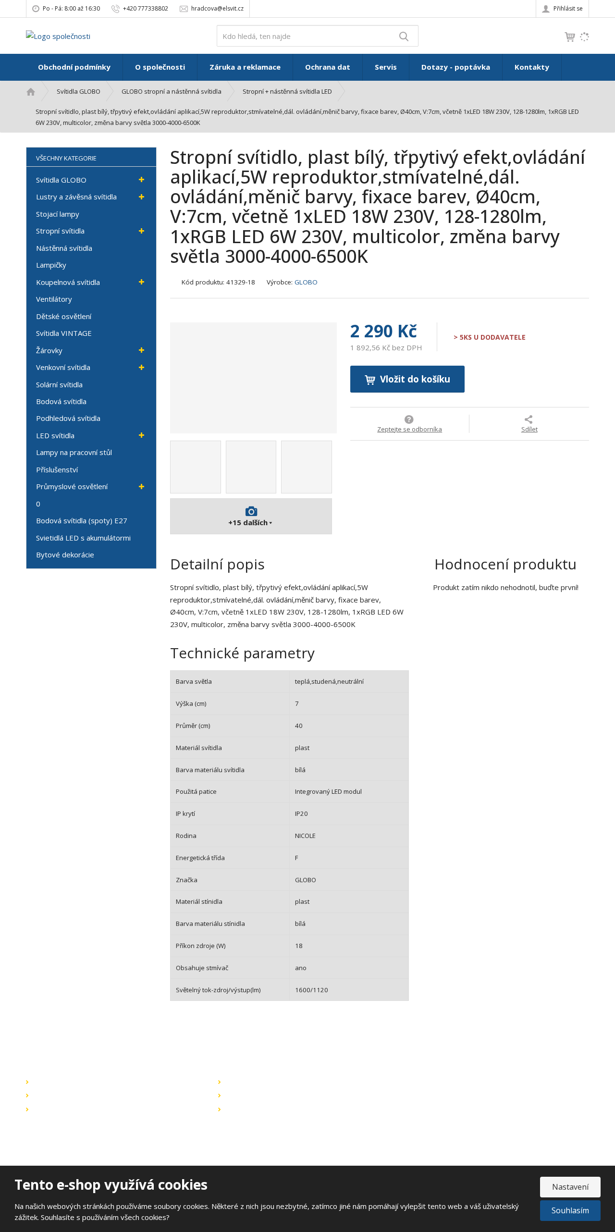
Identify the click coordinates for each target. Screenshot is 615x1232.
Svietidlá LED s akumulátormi (83, 537)
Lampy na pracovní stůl (74, 452)
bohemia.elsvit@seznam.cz (470, 1121)
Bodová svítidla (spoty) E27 (81, 520)
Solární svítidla (59, 384)
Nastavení (570, 1187)
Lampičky (51, 265)
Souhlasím (570, 1210)
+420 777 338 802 (453, 1131)
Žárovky (49, 350)
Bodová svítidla (61, 401)
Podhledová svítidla (68, 418)
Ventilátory (54, 299)
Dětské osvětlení (63, 316)
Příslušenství (57, 469)
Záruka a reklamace (245, 67)
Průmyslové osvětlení (72, 486)
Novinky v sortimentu (65, 1095)
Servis (386, 67)
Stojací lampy (57, 214)
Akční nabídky (54, 1081)
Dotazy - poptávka (455, 67)
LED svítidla (55, 435)
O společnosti (160, 67)
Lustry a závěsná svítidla (76, 196)
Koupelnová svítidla (68, 282)
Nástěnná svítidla (64, 248)
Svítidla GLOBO (61, 180)
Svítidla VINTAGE (64, 333)
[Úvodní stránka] (58, 35)
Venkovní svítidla (63, 367)
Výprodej (47, 1109)
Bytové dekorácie (65, 554)
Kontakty (532, 67)
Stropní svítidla (60, 230)
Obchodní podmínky (74, 67)
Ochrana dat (327, 67)
